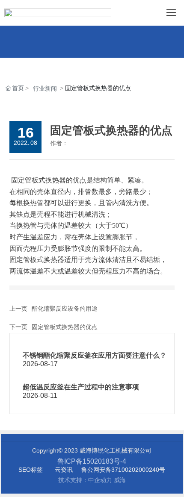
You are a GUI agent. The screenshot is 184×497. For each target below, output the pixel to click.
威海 (120, 479)
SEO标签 (30, 469)
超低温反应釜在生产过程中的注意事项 (81, 387)
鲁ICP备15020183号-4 (91, 461)
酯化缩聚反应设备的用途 (65, 308)
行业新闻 (45, 88)
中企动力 (100, 479)
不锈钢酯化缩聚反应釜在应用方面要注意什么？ (94, 355)
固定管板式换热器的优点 (65, 326)
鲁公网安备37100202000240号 (123, 469)
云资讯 (64, 469)
